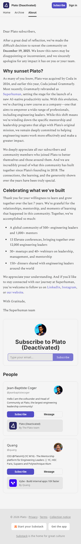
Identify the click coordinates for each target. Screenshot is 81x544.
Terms (43, 517)
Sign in (73, 5)
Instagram (69, 287)
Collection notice (60, 517)
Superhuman (12, 94)
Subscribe (59, 5)
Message (49, 414)
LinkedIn (53, 287)
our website (15, 292)
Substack (22, 536)
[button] (6, 12)
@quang (12, 450)
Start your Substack (31, 526)
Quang (12, 445)
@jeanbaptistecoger (18, 392)
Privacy (33, 517)
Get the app (59, 526)
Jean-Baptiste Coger (22, 388)
